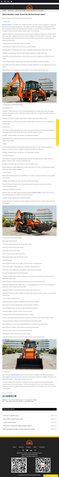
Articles (11, 10)
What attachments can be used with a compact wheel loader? (20, 401)
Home (4, 10)
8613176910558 (33, 454)
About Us (21, 447)
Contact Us (42, 447)
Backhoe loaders (6, 24)
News (35, 447)
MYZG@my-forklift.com (31, 456)
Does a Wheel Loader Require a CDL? (13, 419)
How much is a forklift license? (11, 415)
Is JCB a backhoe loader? (9, 422)
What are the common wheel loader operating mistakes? (17, 425)
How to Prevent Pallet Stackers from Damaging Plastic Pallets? (22, 399)
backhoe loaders (36, 192)
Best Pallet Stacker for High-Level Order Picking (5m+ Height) (19, 429)
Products (28, 447)
